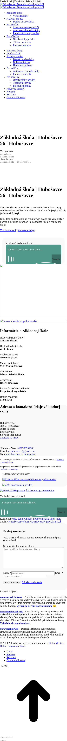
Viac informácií (8, 230)
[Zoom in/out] (11, 737)
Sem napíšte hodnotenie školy (18, 546)
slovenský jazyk (43, 521)
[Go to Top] (33, 733)
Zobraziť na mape (9, 437)
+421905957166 (25, 448)
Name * (7, 573)
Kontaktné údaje (26, 230)
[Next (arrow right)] (4, 740)
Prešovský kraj (27, 521)
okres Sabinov (18, 518)
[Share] (4, 737)
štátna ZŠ (56, 521)
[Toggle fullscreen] (8, 737)
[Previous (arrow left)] (1, 740)
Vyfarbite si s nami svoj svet (15, 623)
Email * (59, 573)
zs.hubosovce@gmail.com (21, 451)
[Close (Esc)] (1, 737)
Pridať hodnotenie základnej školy (43, 518)
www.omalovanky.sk (11, 611)
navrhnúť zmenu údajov (9, 469)
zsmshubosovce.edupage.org (20, 454)
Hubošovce (14, 521)
